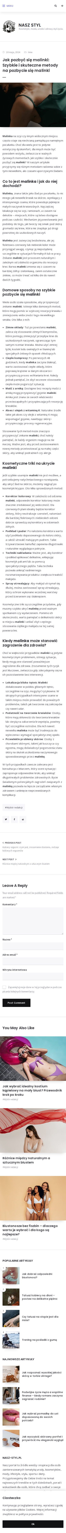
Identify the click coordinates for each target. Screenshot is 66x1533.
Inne (30, 52)
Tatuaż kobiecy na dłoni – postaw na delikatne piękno (39, 1297)
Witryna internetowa (15, 969)
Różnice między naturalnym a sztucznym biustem (26, 1160)
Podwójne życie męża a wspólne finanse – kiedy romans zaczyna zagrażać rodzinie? (42, 1395)
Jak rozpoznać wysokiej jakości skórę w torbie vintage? (41, 1374)
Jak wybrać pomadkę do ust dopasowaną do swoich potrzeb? (40, 1417)
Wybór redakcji (15, 807)
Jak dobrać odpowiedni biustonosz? (37, 1275)
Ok (33, 1524)
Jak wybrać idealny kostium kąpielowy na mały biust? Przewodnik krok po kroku (32, 1090)
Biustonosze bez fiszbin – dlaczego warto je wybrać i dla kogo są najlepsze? (30, 1230)
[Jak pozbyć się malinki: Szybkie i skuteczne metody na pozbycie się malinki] (33, 105)
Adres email (10, 954)
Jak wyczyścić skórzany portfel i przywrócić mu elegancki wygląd (42, 1438)
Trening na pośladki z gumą (39, 1340)
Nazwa (7, 939)
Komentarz (10, 904)
